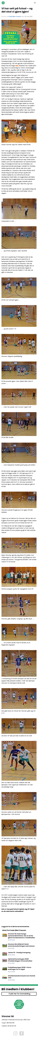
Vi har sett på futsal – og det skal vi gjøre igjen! (16, 10)
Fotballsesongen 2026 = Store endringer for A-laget (19, 968)
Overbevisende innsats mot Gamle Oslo (21, 977)
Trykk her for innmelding (19, 993)
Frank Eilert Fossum (15, 16)
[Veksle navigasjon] (35, 2)
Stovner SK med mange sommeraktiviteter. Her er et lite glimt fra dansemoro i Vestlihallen (21, 936)
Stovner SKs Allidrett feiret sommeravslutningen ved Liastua (21, 945)
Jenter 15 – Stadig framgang (19, 952)
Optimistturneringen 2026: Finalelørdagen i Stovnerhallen (20, 960)
